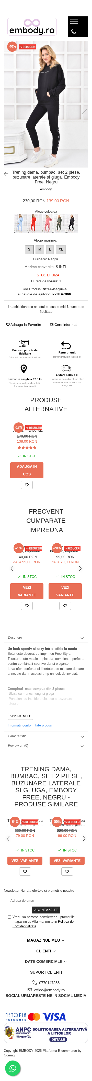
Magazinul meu (44, 940)
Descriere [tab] (15, 637)
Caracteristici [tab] (17, 736)
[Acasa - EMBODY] (31, 27)
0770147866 (49, 983)
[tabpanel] (46, 104)
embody (46, 189)
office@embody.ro (49, 990)
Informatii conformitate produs (30, 725)
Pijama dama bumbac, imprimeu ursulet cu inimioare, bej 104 (65, 549)
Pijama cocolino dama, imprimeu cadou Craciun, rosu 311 (26, 549)
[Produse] (74, 23)
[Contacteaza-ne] (73, 32)
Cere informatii (65, 325)
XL (61, 249)
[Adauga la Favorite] (27, 485)
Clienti (44, 951)
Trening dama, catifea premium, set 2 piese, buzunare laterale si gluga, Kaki (67, 822)
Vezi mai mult (20, 716)
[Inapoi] (4, 174)
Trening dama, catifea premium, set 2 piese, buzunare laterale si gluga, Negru (25, 822)
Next (84, 109)
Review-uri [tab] (18, 745)
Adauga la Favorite (25, 325)
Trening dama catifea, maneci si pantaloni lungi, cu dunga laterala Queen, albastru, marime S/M (27, 428)
